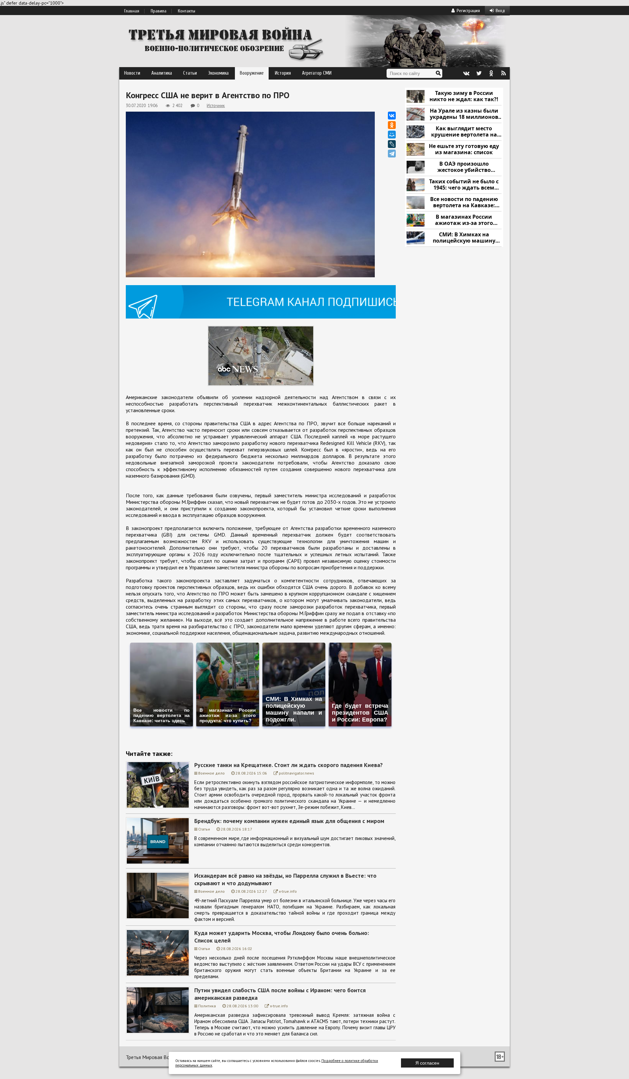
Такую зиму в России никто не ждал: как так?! (463, 96)
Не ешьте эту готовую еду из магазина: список (464, 149)
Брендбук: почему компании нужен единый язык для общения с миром (289, 821)
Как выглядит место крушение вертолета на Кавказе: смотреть (464, 131)
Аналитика (161, 73)
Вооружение (252, 73)
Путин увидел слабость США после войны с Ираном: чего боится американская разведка (280, 993)
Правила (158, 11)
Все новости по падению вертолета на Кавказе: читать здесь (464, 202)
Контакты (186, 11)
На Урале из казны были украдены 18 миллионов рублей (464, 114)
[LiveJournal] (392, 144)
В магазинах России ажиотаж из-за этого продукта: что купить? (464, 220)
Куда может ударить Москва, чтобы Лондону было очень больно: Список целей (281, 936)
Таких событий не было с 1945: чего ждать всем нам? (464, 184)
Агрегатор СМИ (317, 73)
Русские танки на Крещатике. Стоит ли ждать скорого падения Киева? (288, 765)
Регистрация (468, 10)
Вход (500, 10)
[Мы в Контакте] (466, 73)
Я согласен (427, 1063)
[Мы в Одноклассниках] (491, 73)
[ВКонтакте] (392, 115)
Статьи (190, 73)
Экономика (218, 73)
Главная (131, 11)
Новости (132, 73)
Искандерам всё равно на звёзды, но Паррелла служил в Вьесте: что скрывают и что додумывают (285, 879)
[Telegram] (392, 153)
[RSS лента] (503, 73)
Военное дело (211, 773)
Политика (207, 1005)
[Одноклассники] (392, 125)
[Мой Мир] (392, 134)
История (283, 73)
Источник (216, 105)
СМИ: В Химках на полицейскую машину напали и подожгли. (464, 237)
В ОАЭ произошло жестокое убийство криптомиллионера (464, 167)
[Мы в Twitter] (478, 73)
